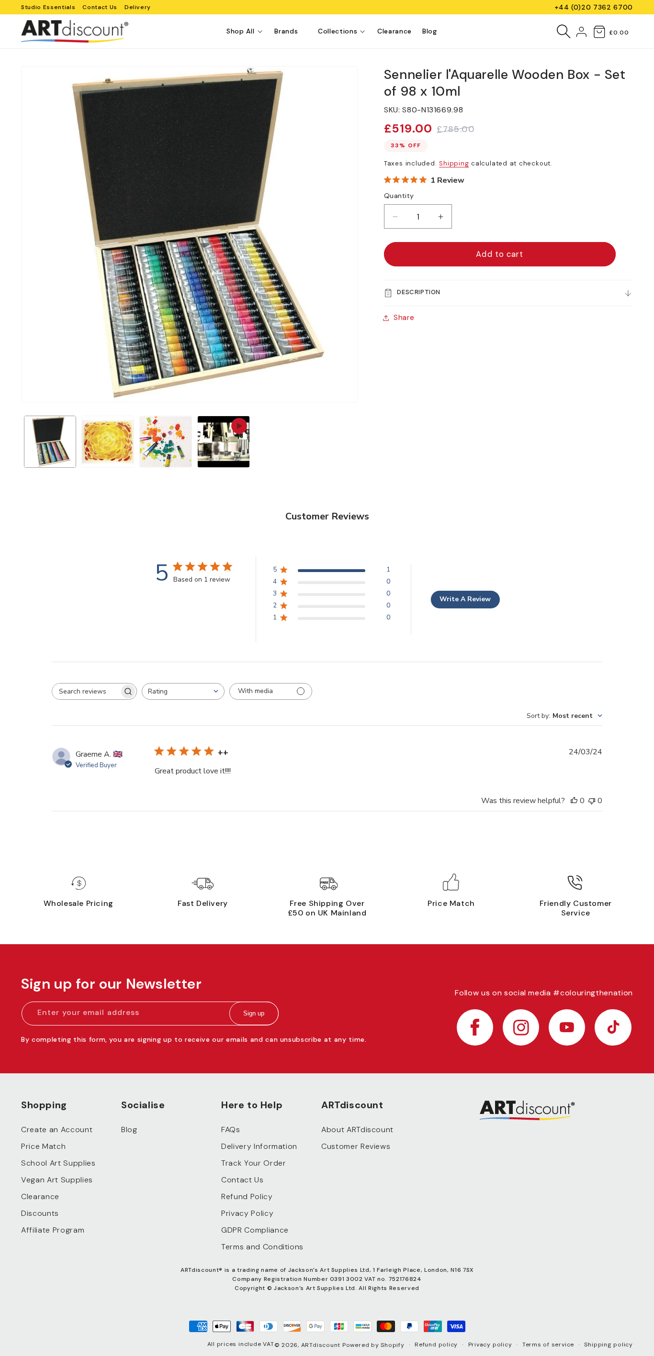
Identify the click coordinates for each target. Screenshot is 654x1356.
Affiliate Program (52, 1230)
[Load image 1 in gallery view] (50, 442)
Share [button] (404, 317)
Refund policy (436, 1344)
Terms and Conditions (262, 1247)
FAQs (230, 1129)
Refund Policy (247, 1196)
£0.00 (619, 32)
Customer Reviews (356, 1146)
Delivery (137, 7)
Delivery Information (259, 1146)
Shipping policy (608, 1344)
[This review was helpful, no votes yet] (574, 800)
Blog (129, 1129)
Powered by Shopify (373, 1345)
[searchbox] (85, 691)
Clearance (40, 1196)
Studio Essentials (48, 7)
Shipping (454, 164)
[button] (240, 31)
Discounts (40, 1213)
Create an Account (56, 1129)
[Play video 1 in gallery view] (223, 442)
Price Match (43, 1146)
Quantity (399, 196)
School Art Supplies (58, 1163)
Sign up (253, 1013)
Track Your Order (253, 1163)
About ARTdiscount (357, 1129)
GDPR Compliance (255, 1230)
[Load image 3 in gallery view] (165, 442)
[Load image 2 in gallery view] (107, 442)
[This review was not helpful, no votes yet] (591, 800)
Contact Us (99, 7)
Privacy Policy (247, 1213)
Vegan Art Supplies (57, 1180)
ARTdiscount (321, 1345)
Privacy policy (490, 1344)
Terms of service (548, 1344)
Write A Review (465, 599)
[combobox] (183, 691)
